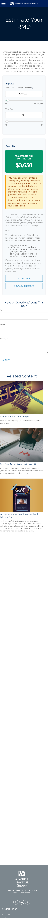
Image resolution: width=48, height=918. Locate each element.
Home (7, 914)
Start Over (24, 278)
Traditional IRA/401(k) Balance (18, 87)
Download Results (24, 286)
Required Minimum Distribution (24, 157)
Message (4, 338)
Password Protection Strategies (14, 416)
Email (2, 324)
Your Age (9, 109)
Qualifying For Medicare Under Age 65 (18, 464)
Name (2, 310)
